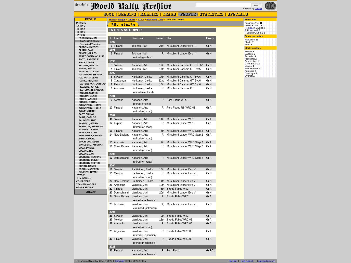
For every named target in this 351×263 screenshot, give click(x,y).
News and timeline (88, 44)
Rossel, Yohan (86, 102)
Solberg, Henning (88, 157)
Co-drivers (82, 181)
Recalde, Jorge (87, 87)
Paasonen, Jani (86, 38)
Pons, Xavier (84, 62)
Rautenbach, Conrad (90, 84)
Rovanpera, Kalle (88, 108)
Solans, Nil (84, 151)
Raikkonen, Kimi (86, 80)
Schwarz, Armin (86, 129)
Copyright (120, 261)
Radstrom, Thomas (89, 74)
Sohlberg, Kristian (89, 144)
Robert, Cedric (86, 93)
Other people (84, 187)
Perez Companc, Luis (89, 56)
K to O (80, 32)
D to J (80, 29)
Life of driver (83, 178)
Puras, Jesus (85, 68)
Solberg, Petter (87, 163)
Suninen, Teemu (86, 172)
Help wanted (247, 261)
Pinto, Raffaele (87, 59)
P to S (80, 35)
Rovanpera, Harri (88, 105)
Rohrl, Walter (86, 99)
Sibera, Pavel (85, 138)
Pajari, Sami (84, 50)
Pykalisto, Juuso (87, 71)
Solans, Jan (84, 154)
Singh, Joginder (87, 141)
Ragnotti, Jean (86, 77)
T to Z (80, 175)
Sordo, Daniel (85, 166)
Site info (232, 261)
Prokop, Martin (86, 65)
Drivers (80, 23)
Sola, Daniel (84, 148)
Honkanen (250, 28)
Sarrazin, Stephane (89, 126)
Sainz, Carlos (85, 117)
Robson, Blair (86, 96)
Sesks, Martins (86, 132)
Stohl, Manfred (87, 169)
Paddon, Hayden (87, 47)
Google (258, 8)
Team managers (85, 184)
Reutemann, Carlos (89, 90)
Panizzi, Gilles (85, 53)
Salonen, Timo (85, 120)
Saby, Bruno (84, 114)
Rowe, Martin (85, 111)
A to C (80, 26)
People (90, 19)
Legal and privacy (266, 261)
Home (112, 19)
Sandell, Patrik (86, 123)
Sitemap (90, 192)
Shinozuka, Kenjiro (89, 135)
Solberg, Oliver (87, 160)
